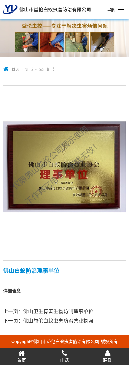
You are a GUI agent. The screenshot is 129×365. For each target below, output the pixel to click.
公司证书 (46, 69)
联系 (107, 360)
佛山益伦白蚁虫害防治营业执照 (58, 321)
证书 (29, 69)
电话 (64, 360)
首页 (15, 69)
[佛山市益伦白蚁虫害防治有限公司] (47, 16)
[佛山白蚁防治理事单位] (64, 256)
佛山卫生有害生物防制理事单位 (58, 311)
